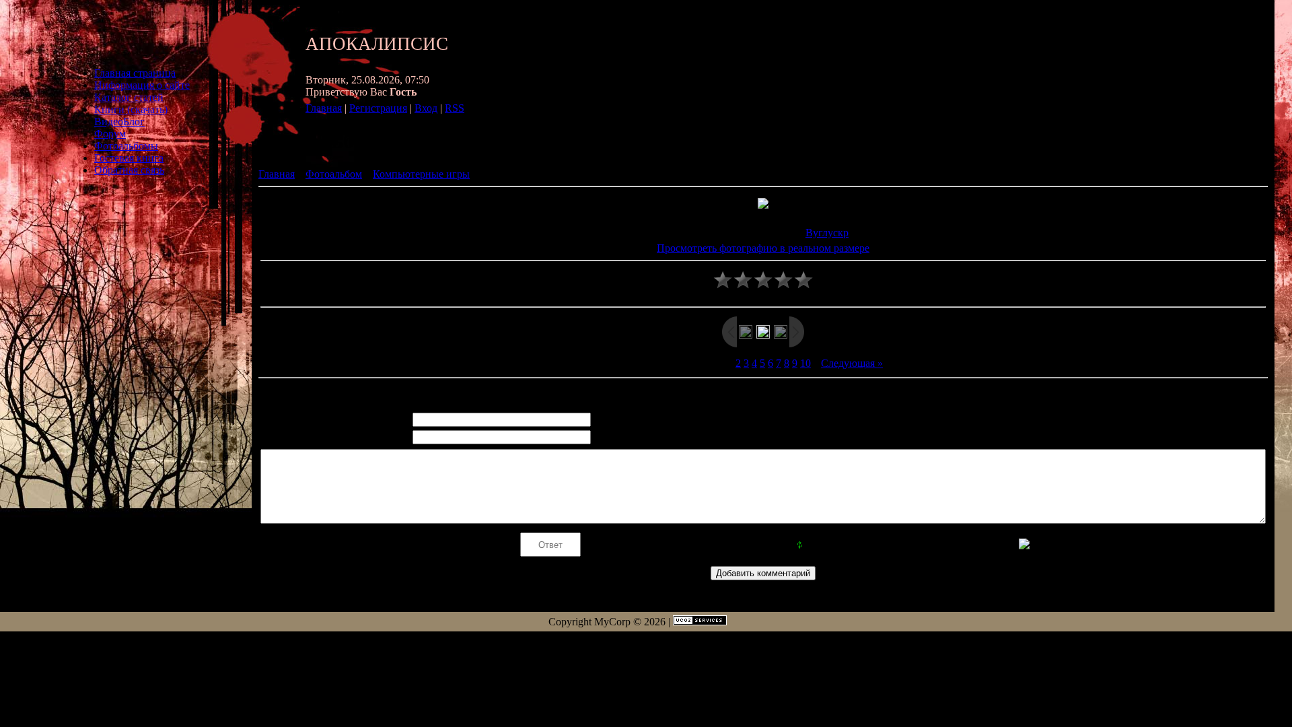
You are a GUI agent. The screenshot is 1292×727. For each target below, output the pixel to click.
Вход (426, 108)
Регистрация (378, 108)
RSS (454, 108)
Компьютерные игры (421, 174)
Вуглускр (827, 232)
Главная (324, 108)
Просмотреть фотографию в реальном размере (763, 248)
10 (805, 363)
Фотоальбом (334, 174)
